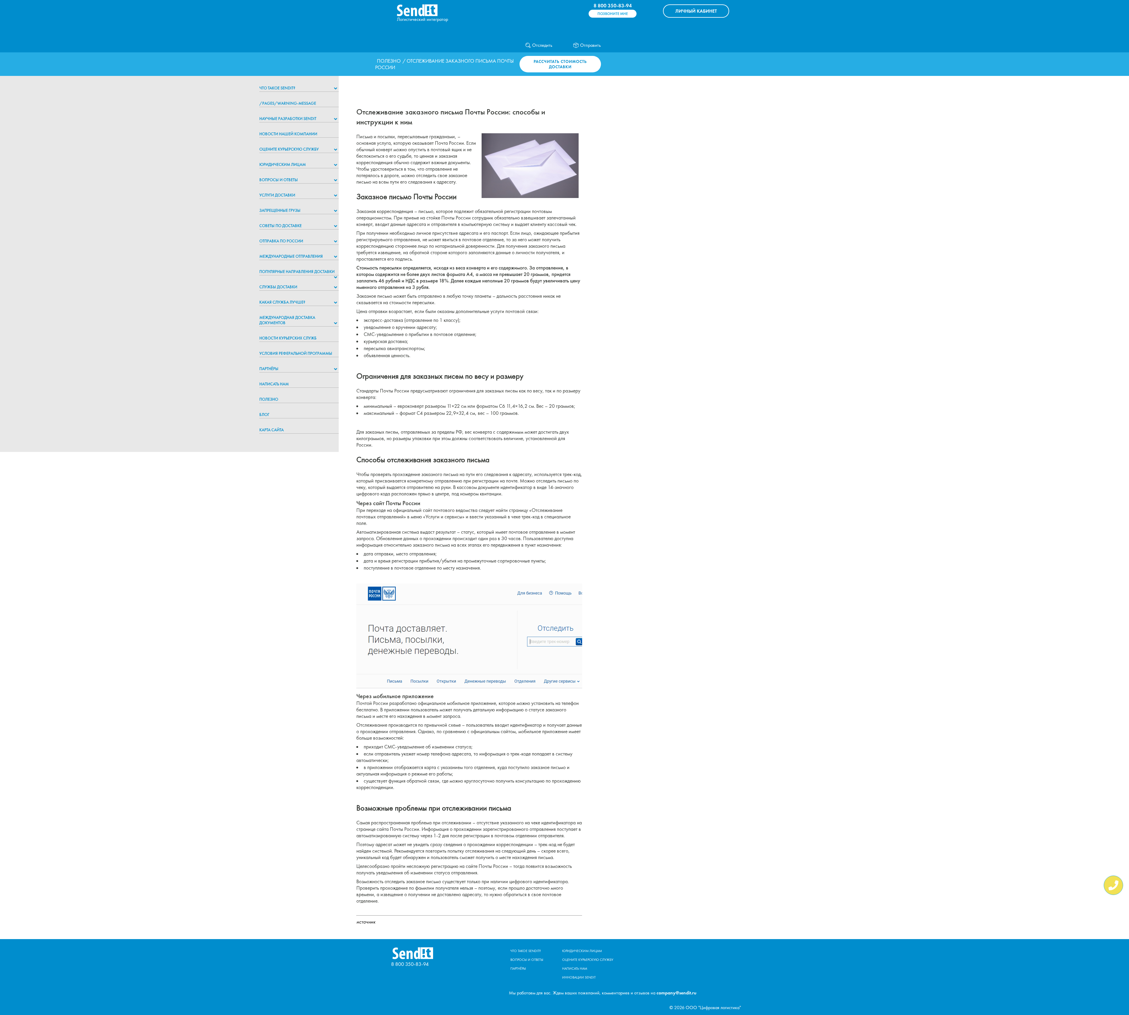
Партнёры (268, 368)
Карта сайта (271, 429)
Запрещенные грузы (279, 210)
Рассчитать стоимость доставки (560, 64)
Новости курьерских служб (288, 338)
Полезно (389, 61)
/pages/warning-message (287, 103)
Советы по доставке (280, 225)
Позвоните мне (612, 13)
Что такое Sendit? (277, 88)
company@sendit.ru (677, 993)
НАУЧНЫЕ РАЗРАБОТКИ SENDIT (287, 118)
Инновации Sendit (579, 977)
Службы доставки (278, 286)
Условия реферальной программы (295, 353)
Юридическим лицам (282, 164)
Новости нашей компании (288, 134)
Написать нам (274, 384)
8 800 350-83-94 (613, 5)
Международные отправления (291, 256)
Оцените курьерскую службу (289, 149)
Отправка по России (281, 241)
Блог (264, 414)
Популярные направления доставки (297, 271)
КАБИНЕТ (696, 11)
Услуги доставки (277, 195)
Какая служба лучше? (282, 302)
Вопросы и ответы (278, 179)
